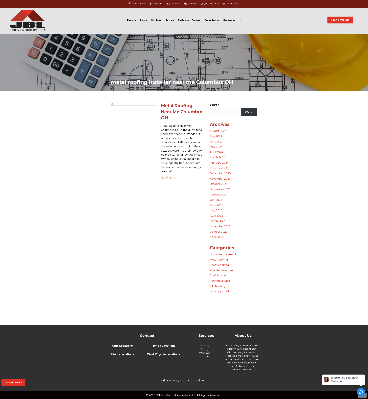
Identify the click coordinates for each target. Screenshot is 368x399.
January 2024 (218, 168)
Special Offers (138, 4)
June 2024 (216, 141)
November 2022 (220, 226)
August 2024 (218, 131)
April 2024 (216, 152)
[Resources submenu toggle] (240, 20)
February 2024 (219, 162)
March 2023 (217, 221)
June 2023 (216, 205)
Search (214, 104)
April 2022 (216, 237)
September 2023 (220, 189)
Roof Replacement (222, 270)
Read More (168, 177)
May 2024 (216, 147)
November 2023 (220, 178)
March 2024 (217, 157)
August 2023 (218, 194)
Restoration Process (189, 20)
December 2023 (220, 173)
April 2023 (216, 215)
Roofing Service (220, 280)
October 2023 (218, 184)
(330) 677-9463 (211, 4)
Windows (156, 20)
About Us (192, 4)
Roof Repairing (219, 265)
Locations (175, 4)
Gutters (169, 20)
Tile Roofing (217, 286)
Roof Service (218, 275)
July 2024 (216, 136)
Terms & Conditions (194, 380)
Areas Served (212, 20)
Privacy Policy (170, 380)
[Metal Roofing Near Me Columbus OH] (134, 210)
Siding (143, 20)
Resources (229, 20)
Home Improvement (223, 254)
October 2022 (218, 231)
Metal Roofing (219, 259)
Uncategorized (219, 291)
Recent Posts (232, 4)
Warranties (157, 4)
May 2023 (216, 210)
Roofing (131, 20)
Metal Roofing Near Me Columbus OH (182, 111)
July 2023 (216, 200)
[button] (13, 382)
